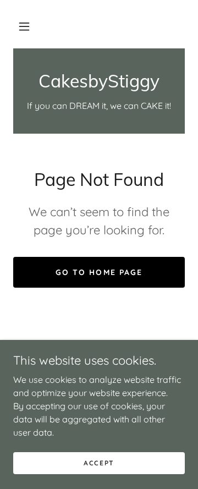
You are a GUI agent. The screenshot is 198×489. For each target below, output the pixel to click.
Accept (99, 463)
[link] (99, 80)
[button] (24, 26)
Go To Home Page (99, 272)
